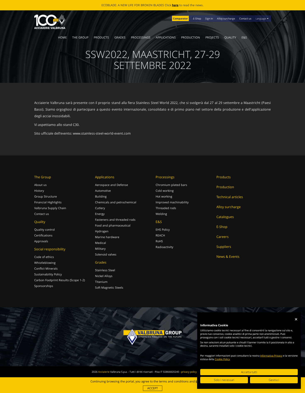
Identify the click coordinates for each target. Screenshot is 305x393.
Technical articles (229, 197)
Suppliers (223, 246)
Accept (152, 388)
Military (100, 249)
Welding (161, 214)
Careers (222, 236)
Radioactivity (164, 247)
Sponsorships (43, 286)
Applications (166, 37)
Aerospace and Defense (111, 185)
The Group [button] (80, 37)
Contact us (245, 18)
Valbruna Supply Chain (50, 208)
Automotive (103, 191)
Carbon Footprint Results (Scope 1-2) (59, 280)
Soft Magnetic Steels (109, 287)
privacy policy (189, 372)
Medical (100, 243)
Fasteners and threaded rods (115, 220)
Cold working (165, 191)
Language (261, 18)
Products (101, 37)
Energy (100, 214)
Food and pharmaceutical (113, 225)
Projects (212, 37)
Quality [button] (230, 37)
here (175, 5)
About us (40, 185)
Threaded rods (166, 208)
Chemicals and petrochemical (115, 202)
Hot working (164, 196)
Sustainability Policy (48, 274)
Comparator (180, 18)
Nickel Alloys (103, 276)
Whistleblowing (45, 263)
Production (190, 37)
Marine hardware (107, 237)
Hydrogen (102, 231)
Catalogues (225, 217)
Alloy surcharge (226, 18)
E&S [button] (244, 37)
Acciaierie (104, 372)
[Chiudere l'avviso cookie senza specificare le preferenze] (296, 319)
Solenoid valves (105, 254)
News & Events (227, 256)
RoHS (159, 241)
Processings (140, 37)
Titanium (101, 282)
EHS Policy (163, 229)
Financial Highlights (48, 202)
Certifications (43, 235)
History (39, 191)
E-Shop (197, 18)
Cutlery (100, 208)
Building (101, 196)
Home (62, 37)
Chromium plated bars (171, 185)
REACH (160, 235)
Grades (120, 37)
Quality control (44, 229)
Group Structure (45, 196)
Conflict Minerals (46, 268)
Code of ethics (44, 257)
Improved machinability (172, 202)
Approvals (41, 241)
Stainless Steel (105, 270)
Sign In (209, 18)
